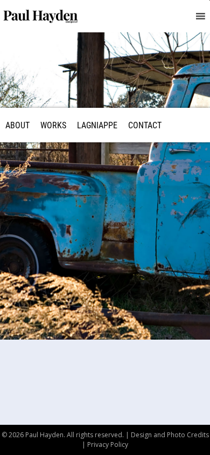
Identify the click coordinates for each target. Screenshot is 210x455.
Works (53, 124)
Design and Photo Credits (170, 434)
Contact (145, 124)
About (17, 124)
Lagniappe (97, 124)
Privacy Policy (107, 444)
